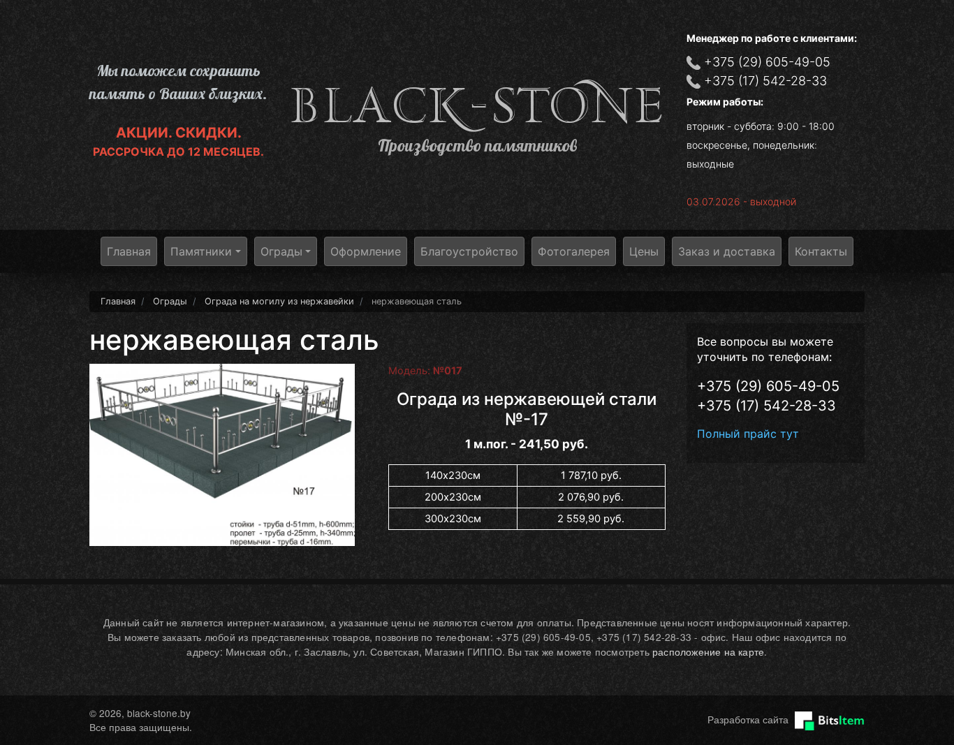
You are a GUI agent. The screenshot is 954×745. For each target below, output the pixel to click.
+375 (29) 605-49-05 (767, 61)
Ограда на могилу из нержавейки (279, 301)
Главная (129, 251)
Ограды (281, 251)
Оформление (365, 251)
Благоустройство (469, 251)
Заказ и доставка (726, 251)
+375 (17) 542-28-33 (765, 80)
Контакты (821, 251)
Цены (644, 251)
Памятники (201, 251)
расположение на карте (708, 651)
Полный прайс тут (748, 434)
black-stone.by (477, 106)
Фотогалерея (574, 251)
